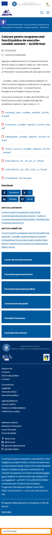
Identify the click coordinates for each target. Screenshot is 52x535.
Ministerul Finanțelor (12, 426)
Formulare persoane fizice (19, 274)
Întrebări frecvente (15, 318)
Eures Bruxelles (9, 433)
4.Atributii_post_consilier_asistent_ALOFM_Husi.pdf (26, 114)
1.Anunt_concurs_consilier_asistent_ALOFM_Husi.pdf (26, 150)
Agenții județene (10, 400)
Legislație (6, 388)
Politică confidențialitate (14, 407)
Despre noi (7, 368)
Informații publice (10, 375)
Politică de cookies (11, 411)
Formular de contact (16, 332)
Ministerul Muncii (10, 422)
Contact (6, 379)
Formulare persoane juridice (20, 289)
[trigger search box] (41, 13)
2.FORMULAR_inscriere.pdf (18, 178)
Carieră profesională (13, 25)
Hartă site (6, 512)
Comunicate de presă (16, 303)
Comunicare (8, 384)
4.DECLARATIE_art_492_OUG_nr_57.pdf (26, 169)
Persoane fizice (9, 391)
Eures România (9, 429)
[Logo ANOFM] (7, 12)
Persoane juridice (10, 395)
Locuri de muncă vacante (18, 259)
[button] (3, 22)
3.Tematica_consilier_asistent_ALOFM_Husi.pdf (26, 126)
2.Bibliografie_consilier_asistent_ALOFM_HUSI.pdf (26, 138)
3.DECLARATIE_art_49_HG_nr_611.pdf (24, 161)
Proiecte (6, 372)
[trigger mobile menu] (47, 13)
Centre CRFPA (9, 404)
